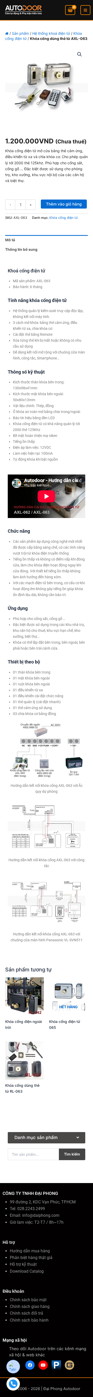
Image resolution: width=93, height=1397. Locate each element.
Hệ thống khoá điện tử (51, 33)
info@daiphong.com (40, 1215)
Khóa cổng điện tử (63, 218)
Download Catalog (27, 1271)
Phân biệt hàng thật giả (31, 1257)
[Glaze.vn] (69, 1365)
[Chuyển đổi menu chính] (85, 10)
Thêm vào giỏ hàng (64, 204)
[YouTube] (43, 1365)
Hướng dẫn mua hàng (30, 1250)
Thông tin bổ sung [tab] (21, 249)
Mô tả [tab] (10, 240)
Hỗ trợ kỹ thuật (23, 1264)
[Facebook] (30, 1365)
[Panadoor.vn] (56, 1365)
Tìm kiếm (72, 1154)
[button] (79, 54)
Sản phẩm (20, 33)
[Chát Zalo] (13, 1366)
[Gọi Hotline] (13, 1384)
